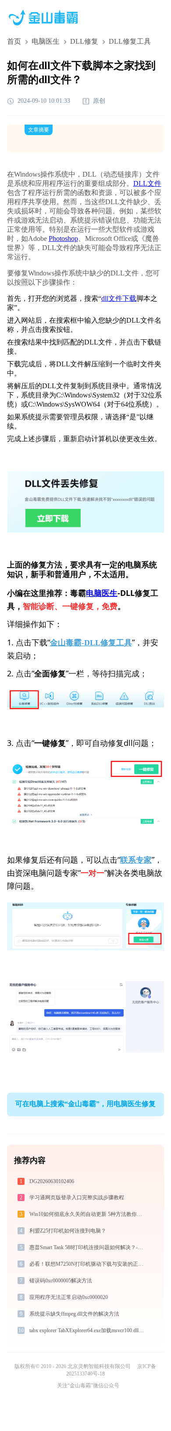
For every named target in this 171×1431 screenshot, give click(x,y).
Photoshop (63, 238)
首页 (14, 41)
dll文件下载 (118, 298)
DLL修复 (84, 41)
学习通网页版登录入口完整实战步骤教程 (76, 1197)
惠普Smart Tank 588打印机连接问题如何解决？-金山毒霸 (88, 1247)
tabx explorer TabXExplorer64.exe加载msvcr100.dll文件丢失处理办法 (88, 1330)
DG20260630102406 (51, 1181)
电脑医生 (46, 41)
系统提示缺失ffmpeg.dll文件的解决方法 (74, 1314)
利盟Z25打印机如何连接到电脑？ (67, 1231)
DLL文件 (147, 183)
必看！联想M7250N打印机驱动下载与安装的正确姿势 (88, 1264)
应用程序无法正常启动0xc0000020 (68, 1297)
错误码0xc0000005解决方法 (60, 1281)
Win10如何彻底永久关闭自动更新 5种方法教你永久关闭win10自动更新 (88, 1214)
